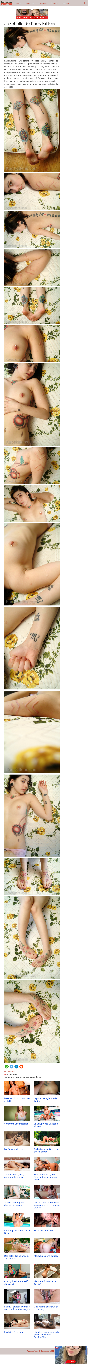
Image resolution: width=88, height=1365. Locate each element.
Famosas (54, 3)
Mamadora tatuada (43, 1230)
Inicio (18, 3)
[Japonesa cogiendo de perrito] (47, 1094)
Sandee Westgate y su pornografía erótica (15, 1175)
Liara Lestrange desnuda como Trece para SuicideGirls (46, 1335)
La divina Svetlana (13, 1332)
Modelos (65, 3)
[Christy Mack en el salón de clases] (17, 1277)
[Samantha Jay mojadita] (17, 1119)
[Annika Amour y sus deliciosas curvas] (17, 1198)
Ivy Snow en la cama (14, 1149)
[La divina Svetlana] (17, 1327)
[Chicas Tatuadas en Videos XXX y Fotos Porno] (7, 3)
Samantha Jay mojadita (16, 1123)
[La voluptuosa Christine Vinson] (47, 1119)
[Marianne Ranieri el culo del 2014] (47, 1277)
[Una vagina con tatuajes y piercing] (47, 1302)
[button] (7, 1066)
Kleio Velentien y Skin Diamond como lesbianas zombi (46, 1177)
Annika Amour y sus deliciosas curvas (14, 1203)
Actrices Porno (30, 3)
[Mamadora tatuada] (47, 1226)
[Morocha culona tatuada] (47, 1251)
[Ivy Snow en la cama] (17, 1144)
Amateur (43, 3)
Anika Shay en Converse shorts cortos (46, 1150)
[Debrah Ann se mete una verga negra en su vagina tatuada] (47, 1198)
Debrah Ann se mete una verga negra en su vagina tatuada (47, 1205)
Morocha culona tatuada (46, 1256)
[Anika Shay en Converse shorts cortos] (47, 1144)
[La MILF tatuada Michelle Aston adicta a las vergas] (17, 1302)
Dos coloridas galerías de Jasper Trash (17, 1257)
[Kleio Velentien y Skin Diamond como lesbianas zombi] (47, 1170)
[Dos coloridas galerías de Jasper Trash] (17, 1251)
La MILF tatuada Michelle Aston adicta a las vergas (17, 1308)
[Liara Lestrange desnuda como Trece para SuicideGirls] (47, 1327)
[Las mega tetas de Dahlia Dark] (17, 1226)
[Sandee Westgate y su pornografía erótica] (17, 1170)
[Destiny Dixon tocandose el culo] (17, 1094)
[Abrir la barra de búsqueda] (85, 3)
